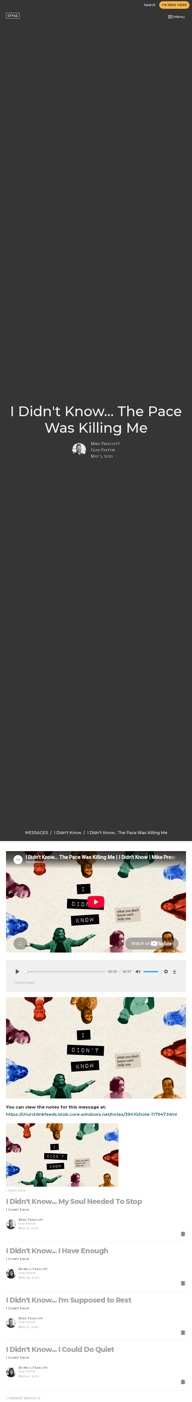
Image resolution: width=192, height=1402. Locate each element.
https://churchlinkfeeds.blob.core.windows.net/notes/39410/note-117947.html (91, 1114)
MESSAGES (36, 832)
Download (24, 982)
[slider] (65, 971)
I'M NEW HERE (174, 5)
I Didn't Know (67, 832)
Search (150, 5)
